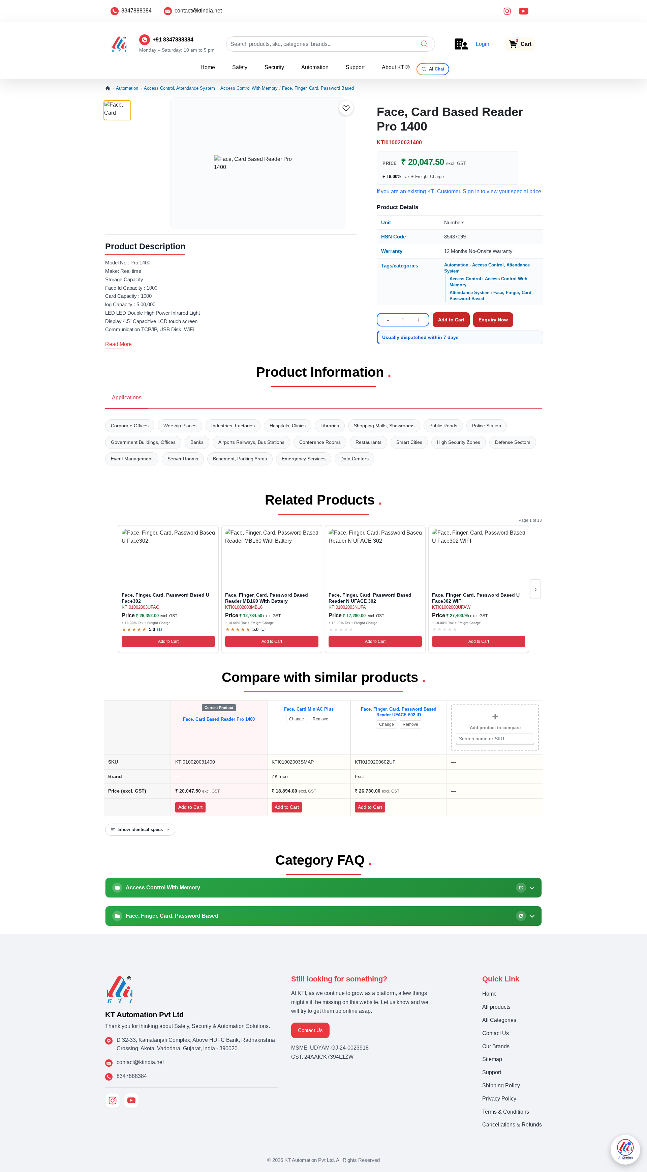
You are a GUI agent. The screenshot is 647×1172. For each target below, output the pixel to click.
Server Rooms (182, 458)
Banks (197, 442)
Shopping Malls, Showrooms (384, 425)
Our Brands (496, 1046)
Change (296, 719)
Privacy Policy (499, 1099)
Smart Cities (409, 442)
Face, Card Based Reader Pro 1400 (219, 719)
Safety (239, 67)
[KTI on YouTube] (131, 1100)
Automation (315, 67)
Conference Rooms (320, 442)
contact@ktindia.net (198, 10)
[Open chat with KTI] (625, 1150)
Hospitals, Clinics (288, 425)
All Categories (499, 1020)
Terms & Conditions (505, 1112)
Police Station (486, 425)
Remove (320, 719)
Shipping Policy (501, 1085)
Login (482, 44)
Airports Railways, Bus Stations (251, 442)
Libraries (329, 425)
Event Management (132, 458)
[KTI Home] (119, 989)
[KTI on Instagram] (112, 1100)
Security (274, 67)
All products (496, 1007)
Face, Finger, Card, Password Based (318, 88)
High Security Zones (458, 442)
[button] (424, 44)
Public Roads (443, 425)
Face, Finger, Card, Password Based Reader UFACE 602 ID (398, 712)
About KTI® (396, 67)
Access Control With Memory (249, 88)
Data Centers (354, 458)
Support (355, 67)
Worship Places (179, 425)
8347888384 (136, 10)
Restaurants (368, 442)
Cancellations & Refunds (512, 1124)
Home (208, 67)
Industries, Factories (233, 425)
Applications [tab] (127, 397)
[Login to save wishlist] (346, 108)
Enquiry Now (493, 319)
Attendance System (470, 292)
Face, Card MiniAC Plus (309, 709)
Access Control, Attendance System (179, 88)
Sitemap (492, 1059)
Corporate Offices (130, 425)
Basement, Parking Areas (240, 458)
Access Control (465, 278)
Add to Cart (168, 641)
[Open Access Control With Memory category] (521, 888)
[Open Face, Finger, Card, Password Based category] (521, 916)
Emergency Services (304, 458)
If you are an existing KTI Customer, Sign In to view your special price (459, 191)
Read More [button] (118, 344)
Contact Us (310, 1030)
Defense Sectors (512, 442)
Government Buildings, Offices (143, 442)
